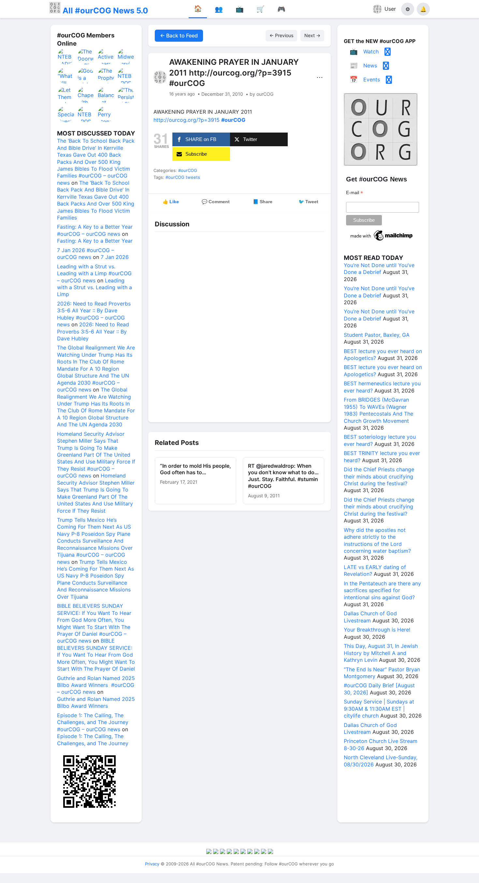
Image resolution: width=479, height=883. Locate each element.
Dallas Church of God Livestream (370, 616)
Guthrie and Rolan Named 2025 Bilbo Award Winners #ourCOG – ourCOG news (96, 685)
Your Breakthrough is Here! (377, 629)
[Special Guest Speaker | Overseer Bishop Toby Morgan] (66, 114)
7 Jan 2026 (115, 257)
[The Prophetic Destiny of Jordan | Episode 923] (106, 75)
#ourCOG (187, 170)
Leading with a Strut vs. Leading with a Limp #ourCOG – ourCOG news (94, 273)
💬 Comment (216, 201)
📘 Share (262, 201)
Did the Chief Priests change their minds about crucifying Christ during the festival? (379, 476)
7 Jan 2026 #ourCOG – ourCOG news (85, 253)
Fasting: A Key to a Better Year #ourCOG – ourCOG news (95, 230)
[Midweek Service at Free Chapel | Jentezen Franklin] (126, 56)
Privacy (152, 863)
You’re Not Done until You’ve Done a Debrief (379, 268)
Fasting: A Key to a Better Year (95, 240)
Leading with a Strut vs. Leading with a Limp (94, 287)
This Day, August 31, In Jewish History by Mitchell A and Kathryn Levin (381, 653)
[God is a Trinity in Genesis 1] (86, 75)
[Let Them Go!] (66, 95)
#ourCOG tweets (183, 177)
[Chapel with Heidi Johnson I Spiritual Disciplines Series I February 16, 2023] (86, 95)
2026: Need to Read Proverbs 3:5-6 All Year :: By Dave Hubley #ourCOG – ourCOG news (94, 314)
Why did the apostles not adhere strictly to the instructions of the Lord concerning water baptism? (377, 540)
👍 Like (171, 201)
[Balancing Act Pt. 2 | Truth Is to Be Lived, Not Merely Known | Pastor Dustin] (106, 95)
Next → (312, 35)
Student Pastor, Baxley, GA (377, 335)
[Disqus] (239, 325)
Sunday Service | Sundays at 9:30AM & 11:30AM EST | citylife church (379, 708)
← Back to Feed (179, 35)
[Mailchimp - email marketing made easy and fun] (382, 240)
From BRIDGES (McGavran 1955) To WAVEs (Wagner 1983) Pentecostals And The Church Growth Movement (378, 410)
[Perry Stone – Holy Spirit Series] (106, 114)
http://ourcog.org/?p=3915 (186, 120)
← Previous (281, 35)
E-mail (354, 193)
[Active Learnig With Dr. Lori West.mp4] (106, 56)
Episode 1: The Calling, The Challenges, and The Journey (92, 739)
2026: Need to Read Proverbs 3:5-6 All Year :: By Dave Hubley (93, 331)
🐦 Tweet (308, 201)
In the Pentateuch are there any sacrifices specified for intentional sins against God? (382, 590)
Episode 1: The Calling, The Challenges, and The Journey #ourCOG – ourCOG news (92, 722)
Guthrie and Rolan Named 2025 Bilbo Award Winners (96, 702)
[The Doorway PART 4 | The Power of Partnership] (86, 56)
